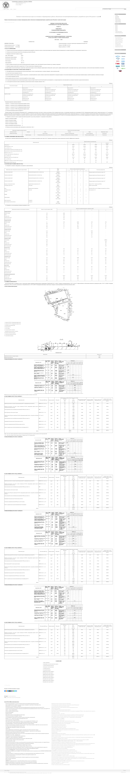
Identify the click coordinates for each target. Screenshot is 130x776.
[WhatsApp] (13, 691)
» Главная (116, 15)
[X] (9, 691)
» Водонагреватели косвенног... (119, 42)
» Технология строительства (119, 32)
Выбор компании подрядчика (56, 708)
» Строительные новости (118, 31)
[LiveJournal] (10, 691)
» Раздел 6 (116, 30)
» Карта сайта (117, 17)
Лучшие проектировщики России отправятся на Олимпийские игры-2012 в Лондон (64, 742)
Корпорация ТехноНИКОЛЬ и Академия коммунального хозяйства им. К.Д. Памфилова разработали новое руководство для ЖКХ (70, 739)
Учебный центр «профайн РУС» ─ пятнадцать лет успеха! (60, 762)
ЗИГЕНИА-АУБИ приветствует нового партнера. (59, 733)
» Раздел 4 (116, 28)
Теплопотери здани (54, 732)
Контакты (124, 770)
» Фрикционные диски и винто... (119, 46)
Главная (4, 9)
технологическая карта (17, 697)
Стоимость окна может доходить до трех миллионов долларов (61, 764)
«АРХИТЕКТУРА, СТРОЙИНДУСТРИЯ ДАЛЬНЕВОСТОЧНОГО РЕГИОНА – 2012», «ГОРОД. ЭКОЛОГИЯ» (67, 740)
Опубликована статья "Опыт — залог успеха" (58, 713)
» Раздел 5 (116, 29)
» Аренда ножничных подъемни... (119, 38)
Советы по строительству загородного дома (58, 719)
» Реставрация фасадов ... (118, 44)
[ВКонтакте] (5, 691)
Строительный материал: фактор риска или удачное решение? (61, 706)
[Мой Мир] (7, 691)
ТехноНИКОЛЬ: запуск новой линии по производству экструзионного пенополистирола (64, 750)
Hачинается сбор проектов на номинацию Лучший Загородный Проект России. (63, 745)
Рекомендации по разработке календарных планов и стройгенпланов (61, 759)
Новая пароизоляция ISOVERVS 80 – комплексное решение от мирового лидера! (63, 755)
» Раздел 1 (116, 25)
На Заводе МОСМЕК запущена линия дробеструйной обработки (61, 709)
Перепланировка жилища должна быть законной (59, 724)
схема (13, 697)
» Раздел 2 (116, 26)
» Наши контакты (117, 18)
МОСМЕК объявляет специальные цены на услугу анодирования (61, 723)
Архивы (11, 9)
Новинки (8, 9)
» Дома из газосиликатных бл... (119, 41)
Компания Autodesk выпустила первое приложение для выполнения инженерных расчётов (65, 707)
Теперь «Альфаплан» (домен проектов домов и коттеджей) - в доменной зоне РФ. (63, 749)
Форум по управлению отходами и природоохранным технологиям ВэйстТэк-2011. (64, 728)
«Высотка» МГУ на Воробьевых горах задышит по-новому (60, 754)
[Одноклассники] (6, 691)
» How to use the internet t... (118, 37)
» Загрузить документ (118, 19)
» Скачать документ (118, 20)
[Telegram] (16, 691)
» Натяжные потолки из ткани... (119, 40)
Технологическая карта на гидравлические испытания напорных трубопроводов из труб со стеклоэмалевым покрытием (69, 757)
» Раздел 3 (116, 27)
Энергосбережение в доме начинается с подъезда (59, 727)
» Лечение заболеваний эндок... (119, 39)
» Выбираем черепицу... (118, 43)
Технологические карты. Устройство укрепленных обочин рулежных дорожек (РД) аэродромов (65, 704)
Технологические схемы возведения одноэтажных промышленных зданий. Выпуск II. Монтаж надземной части (68, 714)
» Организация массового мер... (119, 45)
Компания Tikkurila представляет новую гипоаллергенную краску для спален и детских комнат (65, 722)
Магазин (15, 9)
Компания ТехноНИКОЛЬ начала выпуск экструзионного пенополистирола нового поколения (65, 729)
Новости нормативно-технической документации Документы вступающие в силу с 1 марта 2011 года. (66, 752)
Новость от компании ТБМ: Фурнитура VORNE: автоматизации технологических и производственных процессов (68, 760)
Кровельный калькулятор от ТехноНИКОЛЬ (58, 718)
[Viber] (12, 691)
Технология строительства (12, 696)
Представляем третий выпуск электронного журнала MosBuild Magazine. (62, 747)
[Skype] (15, 691)
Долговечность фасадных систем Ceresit (57, 763)
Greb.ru (125, 772)
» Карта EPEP (117, 16)
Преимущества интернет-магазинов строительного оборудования (61, 703)
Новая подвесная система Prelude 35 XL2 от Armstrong (59, 738)
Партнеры (8, 770)
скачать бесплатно (9, 697)
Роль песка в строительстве (56, 712)
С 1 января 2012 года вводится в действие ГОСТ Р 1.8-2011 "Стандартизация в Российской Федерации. (66, 717)
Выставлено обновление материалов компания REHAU (59, 748)
